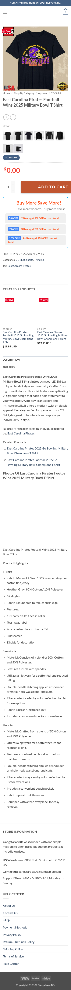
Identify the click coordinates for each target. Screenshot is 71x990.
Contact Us (10, 913)
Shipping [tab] (9, 367)
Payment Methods (15, 927)
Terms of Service (13, 956)
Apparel (43, 93)
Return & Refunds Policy (18, 942)
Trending (39, 259)
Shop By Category (24, 93)
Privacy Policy (12, 934)
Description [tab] (11, 359)
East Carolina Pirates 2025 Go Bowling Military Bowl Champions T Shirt (52, 335)
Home (6, 93)
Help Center (11, 963)
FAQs (6, 920)
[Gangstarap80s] (35, 12)
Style (6, 125)
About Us (9, 905)
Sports (29, 259)
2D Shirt (56, 93)
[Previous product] (13, 117)
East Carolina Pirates (19, 265)
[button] (5, 12)
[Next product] (6, 117)
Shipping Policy (13, 949)
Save (8, 31)
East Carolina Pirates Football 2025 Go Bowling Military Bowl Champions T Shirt (18, 337)
